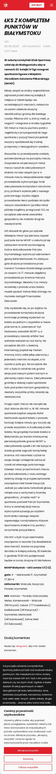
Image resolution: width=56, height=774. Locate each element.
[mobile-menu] (50, 5)
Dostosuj (28, 758)
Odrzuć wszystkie (28, 767)
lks (6, 41)
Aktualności (31, 46)
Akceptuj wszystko (28, 750)
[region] (28, 740)
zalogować (21, 646)
